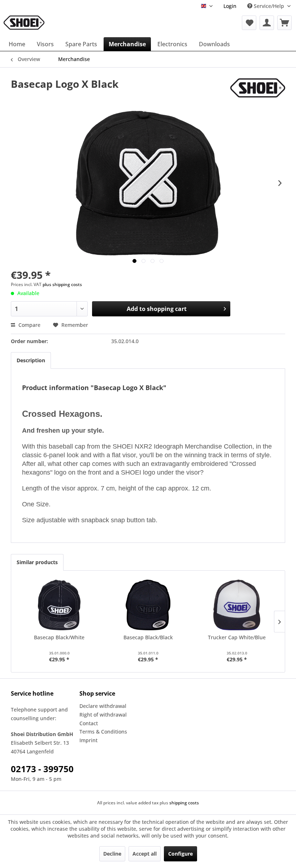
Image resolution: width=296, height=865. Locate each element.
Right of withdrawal (103, 714)
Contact (88, 723)
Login (229, 6)
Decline (112, 853)
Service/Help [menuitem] (269, 6)
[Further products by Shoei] (257, 91)
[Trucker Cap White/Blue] (237, 605)
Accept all (144, 853)
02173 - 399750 (42, 769)
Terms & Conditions (103, 731)
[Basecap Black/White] (59, 605)
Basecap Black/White (59, 637)
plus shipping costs (62, 284)
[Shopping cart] (284, 23)
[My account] (267, 23)
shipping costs (184, 803)
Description (31, 360)
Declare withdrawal (102, 705)
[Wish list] (249, 23)
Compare (28, 324)
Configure (180, 853)
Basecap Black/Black (148, 637)
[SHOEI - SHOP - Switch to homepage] (24, 23)
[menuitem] (230, 5)
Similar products (37, 562)
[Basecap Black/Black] (148, 605)
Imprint (88, 740)
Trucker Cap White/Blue (237, 637)
